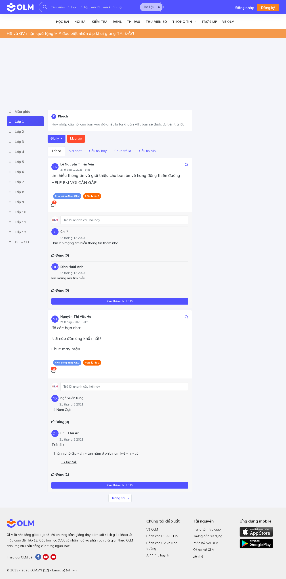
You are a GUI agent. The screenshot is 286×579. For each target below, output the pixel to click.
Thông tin (182, 22)
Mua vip (76, 138)
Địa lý (55, 138)
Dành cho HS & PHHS (162, 536)
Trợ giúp (209, 21)
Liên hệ (198, 556)
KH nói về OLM (203, 550)
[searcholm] (45, 7)
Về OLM (228, 21)
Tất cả (56, 151)
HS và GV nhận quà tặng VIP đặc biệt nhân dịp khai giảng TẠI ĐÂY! (70, 33)
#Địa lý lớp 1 (92, 196)
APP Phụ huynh (157, 555)
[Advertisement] (141, 73)
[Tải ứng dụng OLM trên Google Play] (256, 542)
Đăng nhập (244, 7)
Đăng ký (268, 7)
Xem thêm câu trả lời (120, 301)
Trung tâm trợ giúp (207, 529)
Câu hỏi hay (98, 151)
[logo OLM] (20, 7)
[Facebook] (39, 557)
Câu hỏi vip (147, 151)
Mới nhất (75, 151)
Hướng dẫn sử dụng (207, 536)
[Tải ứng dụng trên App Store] (256, 531)
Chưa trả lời (123, 151)
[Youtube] (46, 557)
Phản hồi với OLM (205, 543)
